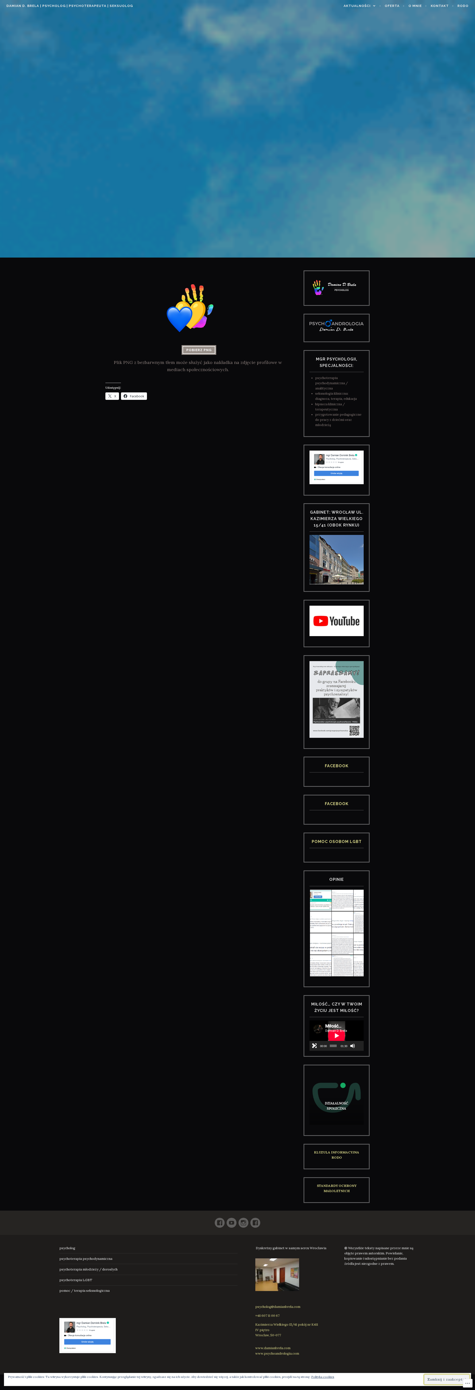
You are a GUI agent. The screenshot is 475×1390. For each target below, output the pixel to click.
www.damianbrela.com (272, 1348)
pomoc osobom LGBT (337, 841)
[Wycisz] (352, 1045)
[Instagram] (243, 1220)
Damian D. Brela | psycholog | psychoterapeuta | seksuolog (69, 6)
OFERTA (392, 6)
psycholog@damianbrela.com (277, 1307)
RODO (463, 6)
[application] (336, 1035)
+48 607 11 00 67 (267, 1316)
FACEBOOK (337, 766)
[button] (320, 900)
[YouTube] (232, 1220)
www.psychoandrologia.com (277, 1353)
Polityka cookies (322, 1377)
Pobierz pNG (199, 350)
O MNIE (415, 6)
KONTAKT (440, 6)
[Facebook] (220, 1220)
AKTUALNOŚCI (357, 6)
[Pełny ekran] (314, 1045)
